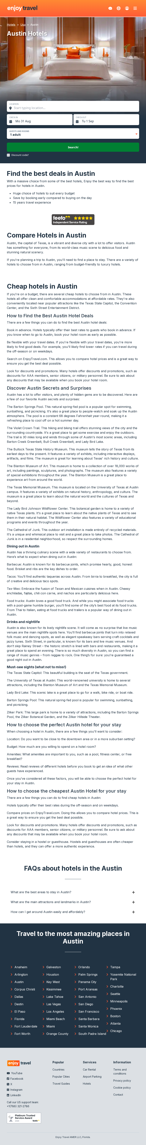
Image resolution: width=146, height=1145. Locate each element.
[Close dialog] (141, 536)
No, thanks (110, 600)
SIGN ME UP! (109, 589)
